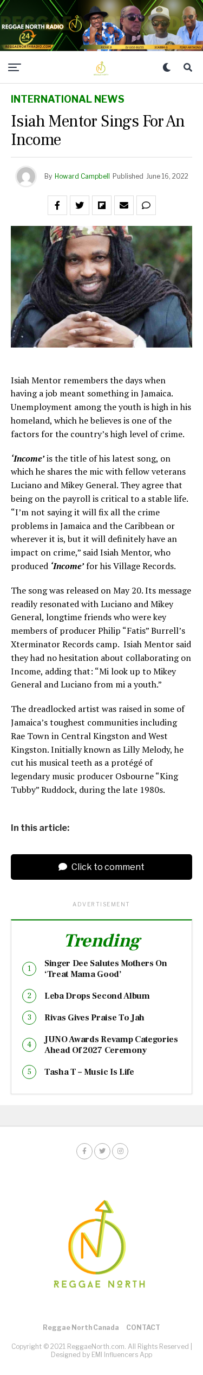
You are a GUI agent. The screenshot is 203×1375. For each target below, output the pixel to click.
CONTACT (143, 1327)
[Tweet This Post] (79, 205)
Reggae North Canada (81, 1327)
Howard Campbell (82, 176)
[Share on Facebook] (57, 205)
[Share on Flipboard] (102, 205)
